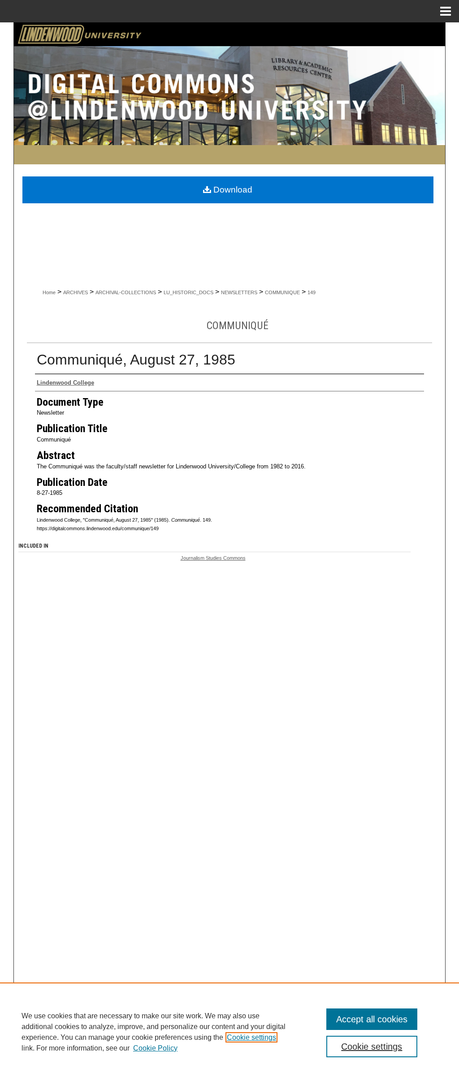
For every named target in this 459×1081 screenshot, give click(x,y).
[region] (229, 1031)
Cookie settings (251, 1037)
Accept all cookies (371, 1019)
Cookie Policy (155, 1048)
